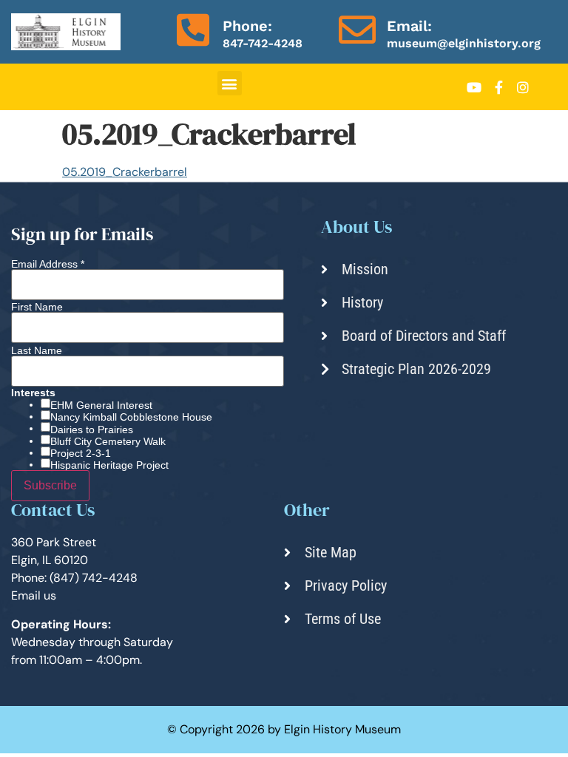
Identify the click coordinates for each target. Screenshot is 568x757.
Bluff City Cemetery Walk (108, 441)
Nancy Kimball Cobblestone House (131, 417)
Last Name (36, 350)
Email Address (47, 264)
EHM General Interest (101, 405)
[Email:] (357, 29)
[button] (229, 83)
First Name (37, 307)
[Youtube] (474, 87)
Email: (409, 26)
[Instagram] (523, 87)
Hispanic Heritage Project (109, 465)
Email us (33, 595)
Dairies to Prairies (91, 429)
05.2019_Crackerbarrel (124, 172)
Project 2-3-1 (80, 453)
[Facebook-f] (498, 87)
